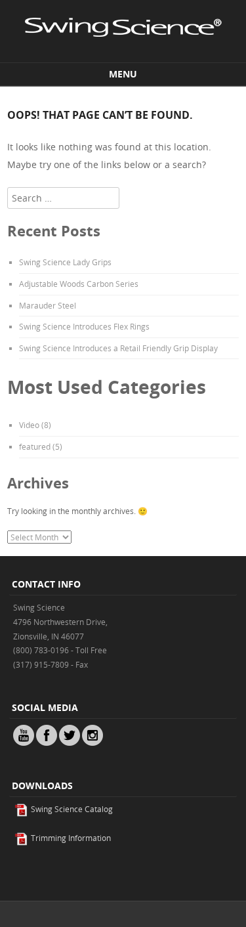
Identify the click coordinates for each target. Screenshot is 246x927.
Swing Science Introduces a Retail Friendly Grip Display (118, 348)
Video (29, 425)
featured (35, 446)
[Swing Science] (123, 50)
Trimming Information (70, 837)
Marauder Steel (47, 305)
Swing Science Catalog (71, 809)
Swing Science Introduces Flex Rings (84, 326)
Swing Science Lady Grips (65, 262)
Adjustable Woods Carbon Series (78, 283)
